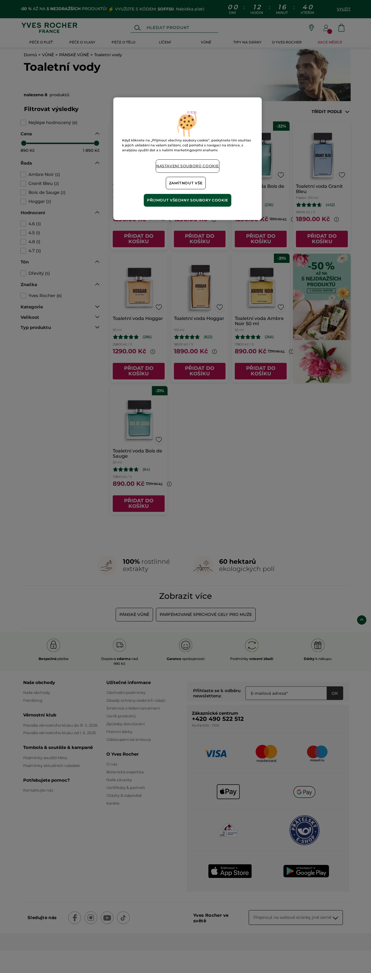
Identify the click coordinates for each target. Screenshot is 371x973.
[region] (187, 158)
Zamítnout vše (186, 183)
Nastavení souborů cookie (187, 166)
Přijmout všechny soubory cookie (187, 200)
